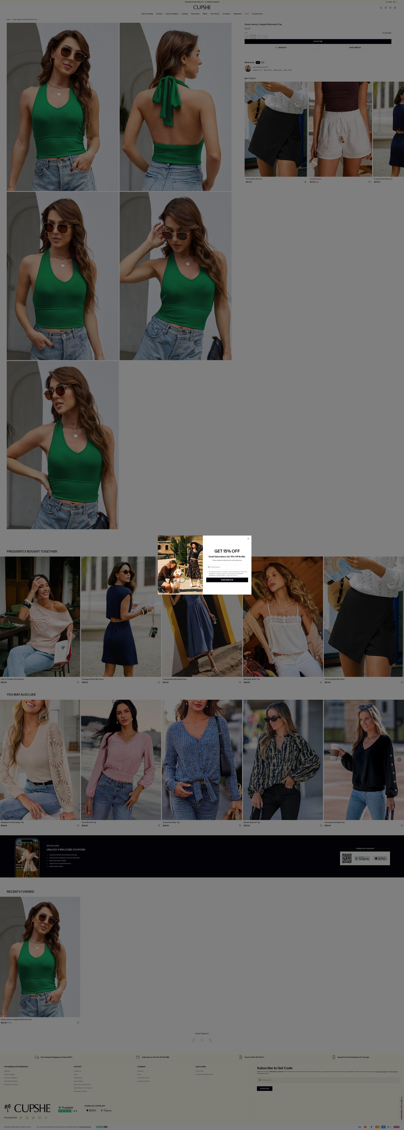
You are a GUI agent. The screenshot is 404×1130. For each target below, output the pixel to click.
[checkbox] (207, 572)
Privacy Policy (221, 575)
